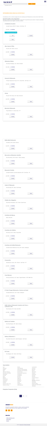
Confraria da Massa (10, 215)
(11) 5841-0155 (8, 114)
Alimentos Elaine (9, 61)
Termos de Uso (22, 424)
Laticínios (33, 368)
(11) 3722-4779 (8, 99)
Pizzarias (33, 376)
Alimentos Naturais (6, 371)
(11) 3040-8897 (8, 175)
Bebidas (4, 377)
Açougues (4, 368)
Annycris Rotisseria (10, 78)
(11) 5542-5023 (8, 84)
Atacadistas (5, 374)
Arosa (6, 93)
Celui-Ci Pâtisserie (10, 185)
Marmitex (33, 369)
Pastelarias (34, 374)
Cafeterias (5, 381)
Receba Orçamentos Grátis (12, 32)
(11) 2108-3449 (8, 67)
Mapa (13, 39)
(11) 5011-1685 (8, 250)
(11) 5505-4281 (8, 312)
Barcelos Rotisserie (10, 108)
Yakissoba (34, 385)
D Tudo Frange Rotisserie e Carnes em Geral (16, 290)
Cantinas (4, 382)
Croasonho (8, 260)
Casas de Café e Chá (7, 383)
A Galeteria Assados (10, 23)
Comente (30, 35)
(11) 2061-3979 (8, 160)
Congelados (19, 375)
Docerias (19, 376)
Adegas (4, 369)
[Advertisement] (23, 130)
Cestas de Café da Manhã (22, 369)
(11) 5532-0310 (8, 235)
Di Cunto (7, 351)
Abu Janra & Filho (10, 46)
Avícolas (4, 375)
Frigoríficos (19, 383)
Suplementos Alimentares (36, 384)
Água (4, 370)
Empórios (19, 377)
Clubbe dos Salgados (10, 200)
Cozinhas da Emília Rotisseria (13, 245)
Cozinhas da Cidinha (10, 230)
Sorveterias (34, 382)
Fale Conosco (8, 419)
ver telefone (12, 29)
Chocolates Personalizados (22, 370)
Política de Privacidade (27, 424)
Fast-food (19, 381)
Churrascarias (19, 371)
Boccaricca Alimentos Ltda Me (13, 155)
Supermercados (35, 383)
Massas (33, 370)
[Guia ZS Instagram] (12, 410)
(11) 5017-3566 (8, 295)
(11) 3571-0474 (8, 145)
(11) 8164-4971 (8, 220)
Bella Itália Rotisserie (10, 140)
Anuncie (7, 420)
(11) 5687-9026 (8, 342)
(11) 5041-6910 (8, 265)
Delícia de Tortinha (10, 321)
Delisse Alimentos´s (10, 336)
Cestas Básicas (20, 368)
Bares (4, 376)
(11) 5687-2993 (8, 51)
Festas (18, 382)
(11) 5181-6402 (8, 205)
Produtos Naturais (35, 377)
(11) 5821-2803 (8, 280)
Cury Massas (8, 275)
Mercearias (34, 371)
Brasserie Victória (9, 170)
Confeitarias (19, 374)
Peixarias (33, 375)
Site (12, 35)
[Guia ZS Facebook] (7, 410)
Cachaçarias (5, 380)
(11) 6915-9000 (8, 327)
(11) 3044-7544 (8, 190)
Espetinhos (19, 380)
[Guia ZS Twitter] (9, 410)
